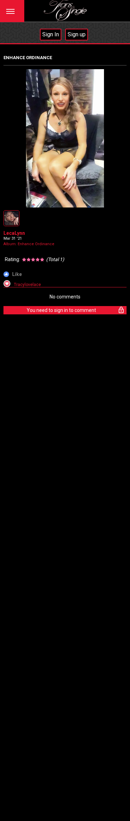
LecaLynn (14, 233)
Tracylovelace (27, 284)
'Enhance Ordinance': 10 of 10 (36, 202)
